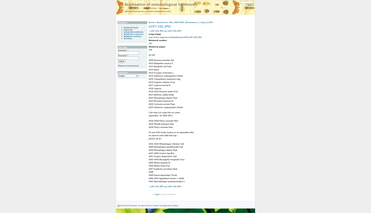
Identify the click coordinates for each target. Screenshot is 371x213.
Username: (123, 50)
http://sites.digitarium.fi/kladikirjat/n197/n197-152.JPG (175, 37)
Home (151, 22)
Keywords (128, 30)
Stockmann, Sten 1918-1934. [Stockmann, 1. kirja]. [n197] (185, 22)
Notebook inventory (132, 36)
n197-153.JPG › (174, 31)
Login (157, 194)
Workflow (128, 38)
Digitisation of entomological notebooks (161, 4)
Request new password (128, 66)
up (165, 31)
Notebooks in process (133, 34)
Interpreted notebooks (133, 32)
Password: (123, 56)
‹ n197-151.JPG (156, 31)
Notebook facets (131, 28)
